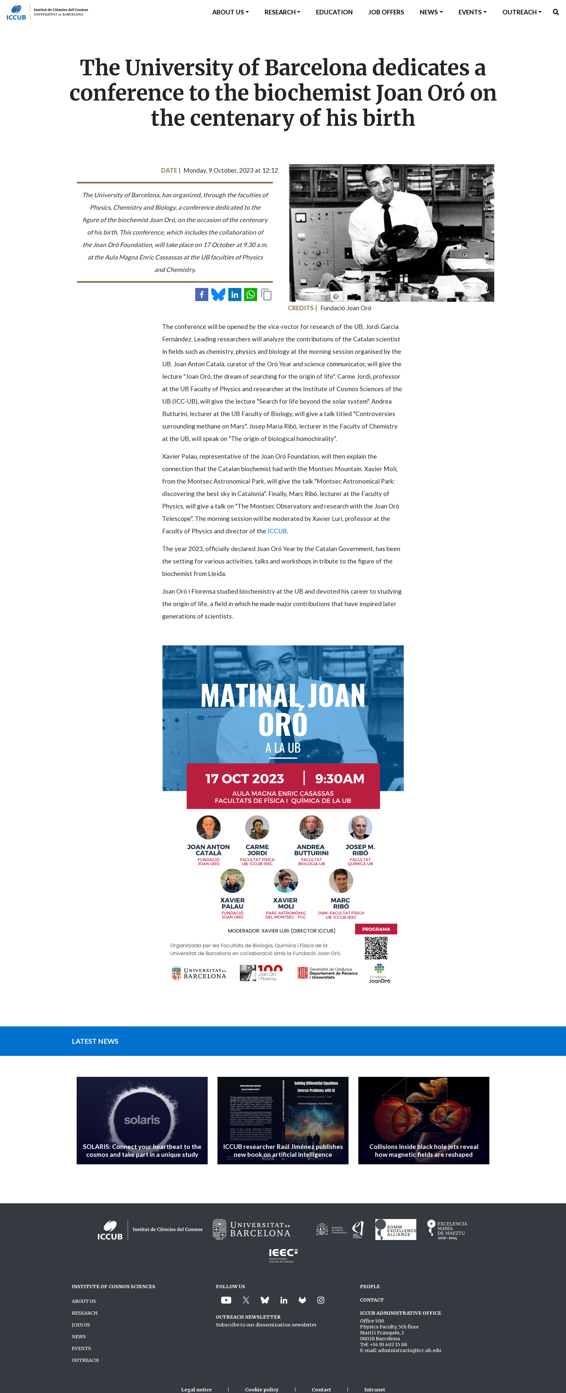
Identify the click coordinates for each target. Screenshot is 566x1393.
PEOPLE (370, 1286)
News (429, 12)
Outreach (519, 12)
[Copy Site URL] (266, 294)
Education (334, 12)
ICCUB (277, 531)
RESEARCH (85, 1313)
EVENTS (81, 1348)
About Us (228, 12)
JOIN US (81, 1325)
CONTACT (372, 1300)
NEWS (79, 1337)
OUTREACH (85, 1360)
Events (470, 12)
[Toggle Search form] (556, 12)
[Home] (44, 12)
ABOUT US (84, 1301)
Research (280, 12)
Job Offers (386, 12)
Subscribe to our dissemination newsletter (266, 1325)
